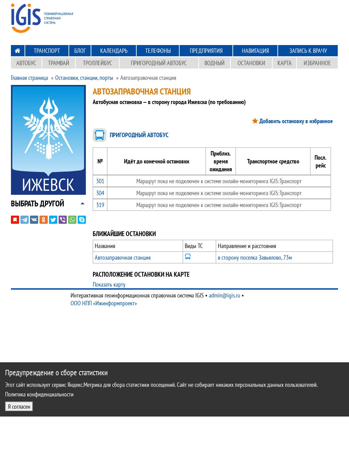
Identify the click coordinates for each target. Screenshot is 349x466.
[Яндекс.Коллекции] (15, 220)
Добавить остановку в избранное (296, 121)
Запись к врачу (308, 51)
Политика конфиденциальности (39, 394)
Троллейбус (97, 63)
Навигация (255, 51)
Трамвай (58, 63)
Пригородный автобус (159, 63)
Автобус (26, 63)
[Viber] (63, 220)
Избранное (317, 63)
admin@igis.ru (224, 295)
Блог (80, 51)
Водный (214, 63)
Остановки (251, 63)
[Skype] (82, 220)
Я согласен (19, 406)
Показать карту (109, 284)
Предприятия (206, 51)
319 (100, 205)
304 (100, 193)
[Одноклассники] (44, 220)
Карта (284, 63)
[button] (37, 203)
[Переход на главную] (17, 51)
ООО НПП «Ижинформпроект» (104, 303)
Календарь (113, 51)
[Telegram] (24, 220)
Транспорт (47, 51)
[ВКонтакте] (34, 220)
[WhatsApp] (72, 220)
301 (100, 181)
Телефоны (158, 51)
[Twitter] (53, 220)
